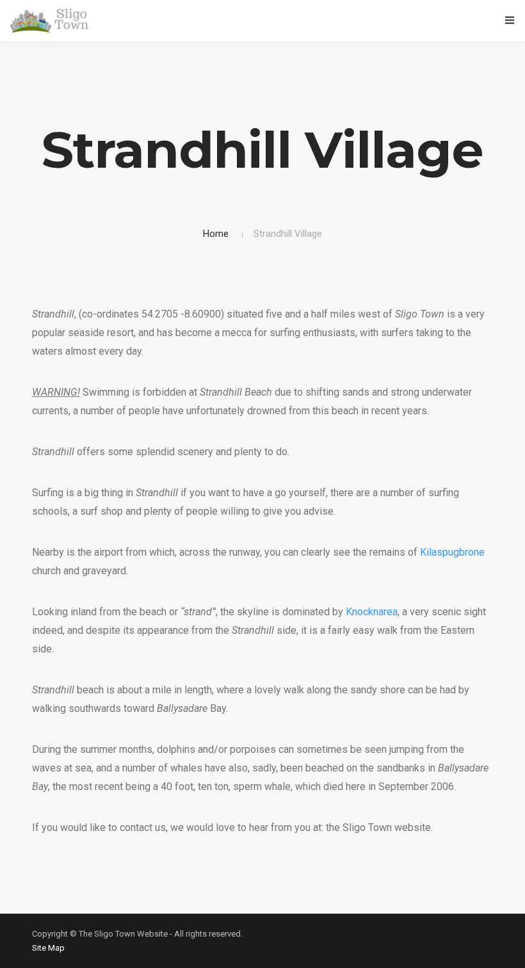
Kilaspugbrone (452, 552)
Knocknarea (372, 612)
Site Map (48, 948)
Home (216, 233)
